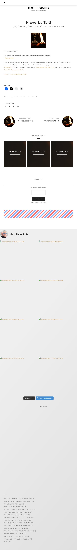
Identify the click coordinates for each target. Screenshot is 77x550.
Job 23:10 (51, 67)
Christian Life (28, 498)
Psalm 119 (28, 523)
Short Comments (35, 26)
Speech (32, 531)
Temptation (9, 536)
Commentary (9, 97)
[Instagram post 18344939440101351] (19, 337)
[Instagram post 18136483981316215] (58, 337)
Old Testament (28, 517)
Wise (8, 541)
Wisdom (28, 539)
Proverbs (22, 26)
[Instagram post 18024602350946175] (19, 298)
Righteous (18, 528)
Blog (7, 498)
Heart (8, 512)
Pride (8, 523)
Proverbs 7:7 (15, 151)
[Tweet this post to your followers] (9, 106)
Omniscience (19, 97)
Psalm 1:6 (7, 70)
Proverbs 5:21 (8, 67)
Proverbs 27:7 (38, 151)
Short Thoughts (11, 531)
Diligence (20, 504)
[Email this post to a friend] (17, 106)
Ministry (16, 517)
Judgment (17, 512)
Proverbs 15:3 (9, 58)
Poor (7, 520)
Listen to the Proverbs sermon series (15, 74)
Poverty (16, 520)
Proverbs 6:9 (62, 151)
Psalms (8, 525)
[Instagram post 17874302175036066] (58, 298)
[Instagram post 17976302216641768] (58, 376)
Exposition (21, 506)
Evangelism (10, 506)
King (7, 514)
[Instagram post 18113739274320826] (19, 376)
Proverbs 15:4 (55, 121)
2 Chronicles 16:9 (41, 67)
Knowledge (17, 514)
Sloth (23, 531)
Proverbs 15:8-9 (16, 70)
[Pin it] (13, 106)
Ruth (27, 528)
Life (7, 517)
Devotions (9, 504)
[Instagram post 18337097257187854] (58, 259)
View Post (15, 156)
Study (22, 533)
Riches (8, 528)
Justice (28, 512)
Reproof (18, 525)
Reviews (28, 525)
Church (8, 501)
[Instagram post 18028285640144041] (19, 259)
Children (16, 498)
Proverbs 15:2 (21, 121)
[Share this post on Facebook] (5, 106)
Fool (33, 509)
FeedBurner (42, 203)
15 (15, 26)
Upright (8, 539)
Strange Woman (11, 533)
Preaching (26, 520)
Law (27, 514)
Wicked (18, 539)
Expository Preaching (13, 509)
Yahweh (34, 97)
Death (31, 501)
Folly (25, 509)
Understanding (22, 536)
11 (22, 70)
